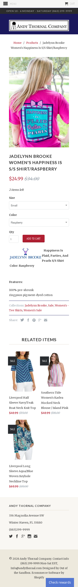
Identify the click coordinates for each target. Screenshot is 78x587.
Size (12, 198)
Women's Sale (33, 310)
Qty (11, 232)
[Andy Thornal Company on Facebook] (17, 536)
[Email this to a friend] (44, 320)
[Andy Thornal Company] (39, 24)
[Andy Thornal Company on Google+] (23, 536)
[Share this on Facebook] (27, 320)
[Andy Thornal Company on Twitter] (11, 536)
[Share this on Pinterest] (33, 320)
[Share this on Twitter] (21, 320)
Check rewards (60, 582)
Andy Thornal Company (35, 558)
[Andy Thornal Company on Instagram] (29, 536)
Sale (51, 305)
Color (13, 215)
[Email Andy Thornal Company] (35, 536)
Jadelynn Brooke (36, 305)
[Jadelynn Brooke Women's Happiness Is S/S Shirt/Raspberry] (39, 102)
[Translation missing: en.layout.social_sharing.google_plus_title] (38, 320)
